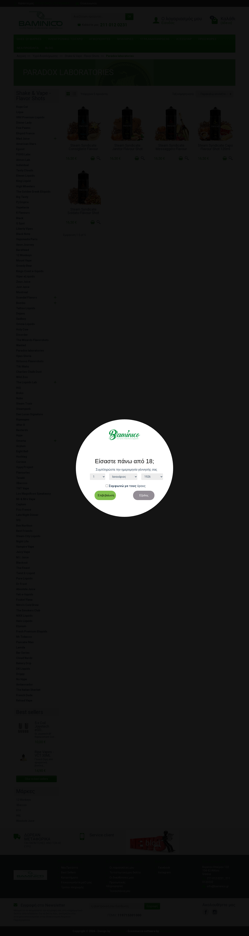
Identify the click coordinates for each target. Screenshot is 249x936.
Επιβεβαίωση (106, 495)
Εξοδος (143, 495)
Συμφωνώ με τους (122, 486)
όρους (141, 486)
